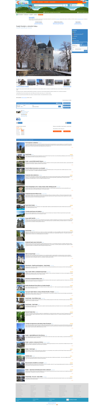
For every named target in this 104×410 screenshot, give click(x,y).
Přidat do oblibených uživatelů (25, 111)
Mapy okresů (37, 7)
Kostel (17, 76)
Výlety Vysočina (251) (76, 390)
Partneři (34, 400)
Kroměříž (31, 17)
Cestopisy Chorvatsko (19, 394)
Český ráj (46, 395)
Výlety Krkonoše (61, 392)
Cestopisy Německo (19, 389)
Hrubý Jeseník (47, 389)
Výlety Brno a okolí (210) (77, 386)
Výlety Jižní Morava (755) (77, 391)
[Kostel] (43, 55)
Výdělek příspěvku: (23, 112)
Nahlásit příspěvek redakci (24, 116)
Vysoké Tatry (47, 396)
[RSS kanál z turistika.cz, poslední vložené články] (57, 404)
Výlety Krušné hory (62, 394)
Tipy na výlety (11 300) (43, 7)
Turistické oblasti (47, 385)
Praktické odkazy (52, 399)
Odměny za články (35, 399)
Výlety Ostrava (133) (76, 389)
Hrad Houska (33, 395)
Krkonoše (46, 391)
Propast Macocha (33, 389)
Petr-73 (27, 76)
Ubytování (75, 36)
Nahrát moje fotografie (67, 86)
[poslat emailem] (19, 119)
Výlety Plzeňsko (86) (62, 395)
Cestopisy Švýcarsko (19, 392)
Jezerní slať (32, 386)
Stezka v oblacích (33, 394)
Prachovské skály (33, 392)
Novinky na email (73, 399)
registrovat (84, 2)
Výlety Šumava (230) (62, 389)
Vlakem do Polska (19, 396)
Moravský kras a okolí (48, 392)
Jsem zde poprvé (18, 399)
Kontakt (50, 400)
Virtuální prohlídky (76, 395)
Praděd (32, 391)
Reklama (17, 400)
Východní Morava (47, 386)
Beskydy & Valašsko (48, 390)
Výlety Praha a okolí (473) (77, 385)
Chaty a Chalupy (76, 40)
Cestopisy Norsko (19, 391)
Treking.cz (60, 396)
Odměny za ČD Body (66, 105)
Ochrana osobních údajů (77, 396)
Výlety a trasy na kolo (76, 394)
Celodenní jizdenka (66, 107)
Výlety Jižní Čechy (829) (62, 386)
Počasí (75, 38)
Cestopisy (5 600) (18, 385)
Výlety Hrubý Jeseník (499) (63, 391)
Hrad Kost (32, 390)
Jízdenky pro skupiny (66, 103)
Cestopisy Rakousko (19, 386)
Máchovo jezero (33, 385)
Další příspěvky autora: (23, 113)
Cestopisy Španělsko (19, 390)
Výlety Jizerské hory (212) (63, 390)
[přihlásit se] (84, 1)
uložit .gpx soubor (24, 97)
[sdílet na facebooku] (17, 119)
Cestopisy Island (18, 395)
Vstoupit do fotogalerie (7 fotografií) (22, 86)
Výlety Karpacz (75, 392)
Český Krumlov (33, 396)
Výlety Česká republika (62, 385)
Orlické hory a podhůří (48, 394)
